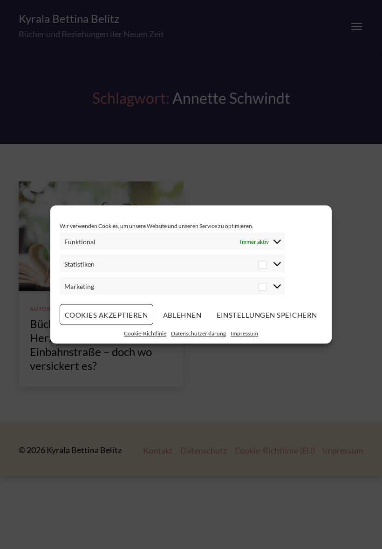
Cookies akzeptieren (106, 314)
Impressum (244, 333)
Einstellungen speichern (267, 314)
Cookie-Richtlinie (145, 333)
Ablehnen (182, 314)
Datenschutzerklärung (198, 333)
